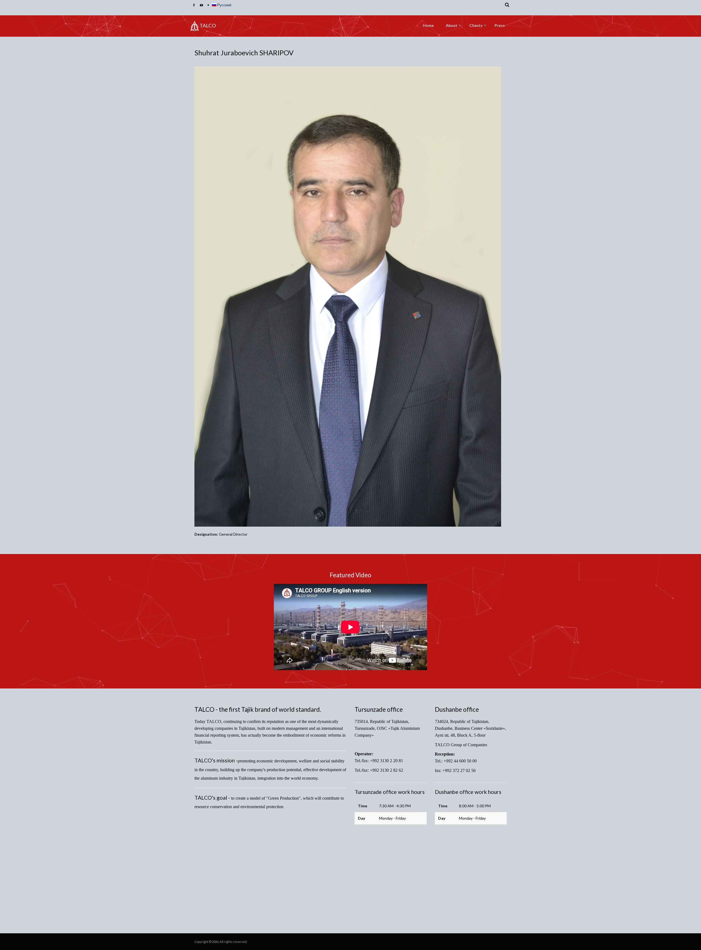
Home (428, 25)
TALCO (208, 25)
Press (500, 25)
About (451, 25)
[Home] (194, 26)
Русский (223, 4)
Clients (475, 25)
